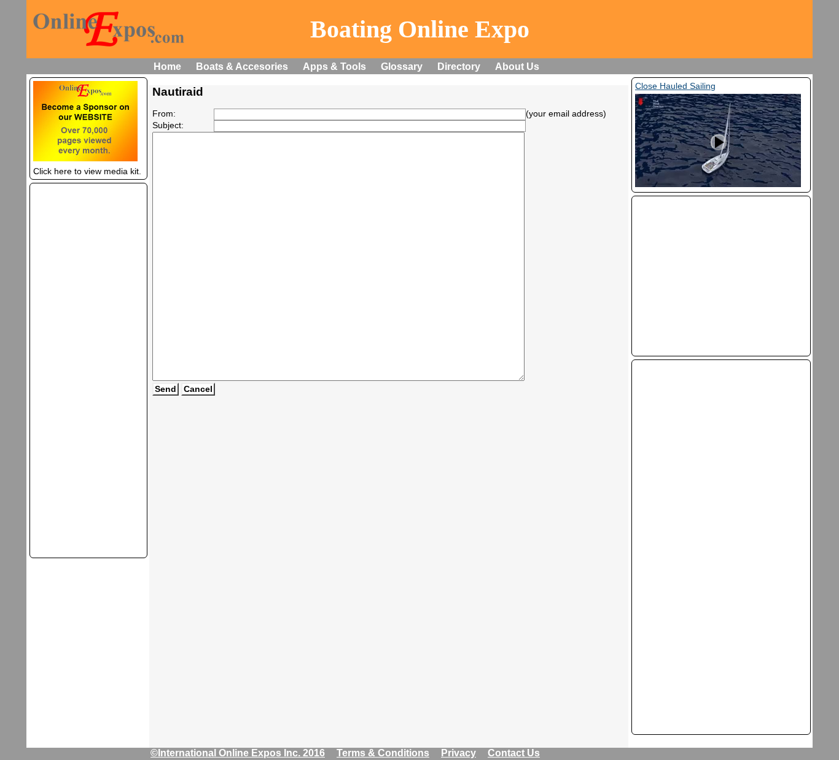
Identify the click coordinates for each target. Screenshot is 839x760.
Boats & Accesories (242, 66)
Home (167, 66)
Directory (458, 66)
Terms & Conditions (383, 753)
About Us (517, 66)
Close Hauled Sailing (675, 86)
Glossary (402, 66)
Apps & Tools (334, 66)
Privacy (458, 753)
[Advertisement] (88, 370)
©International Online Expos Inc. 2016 (237, 753)
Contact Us (514, 753)
